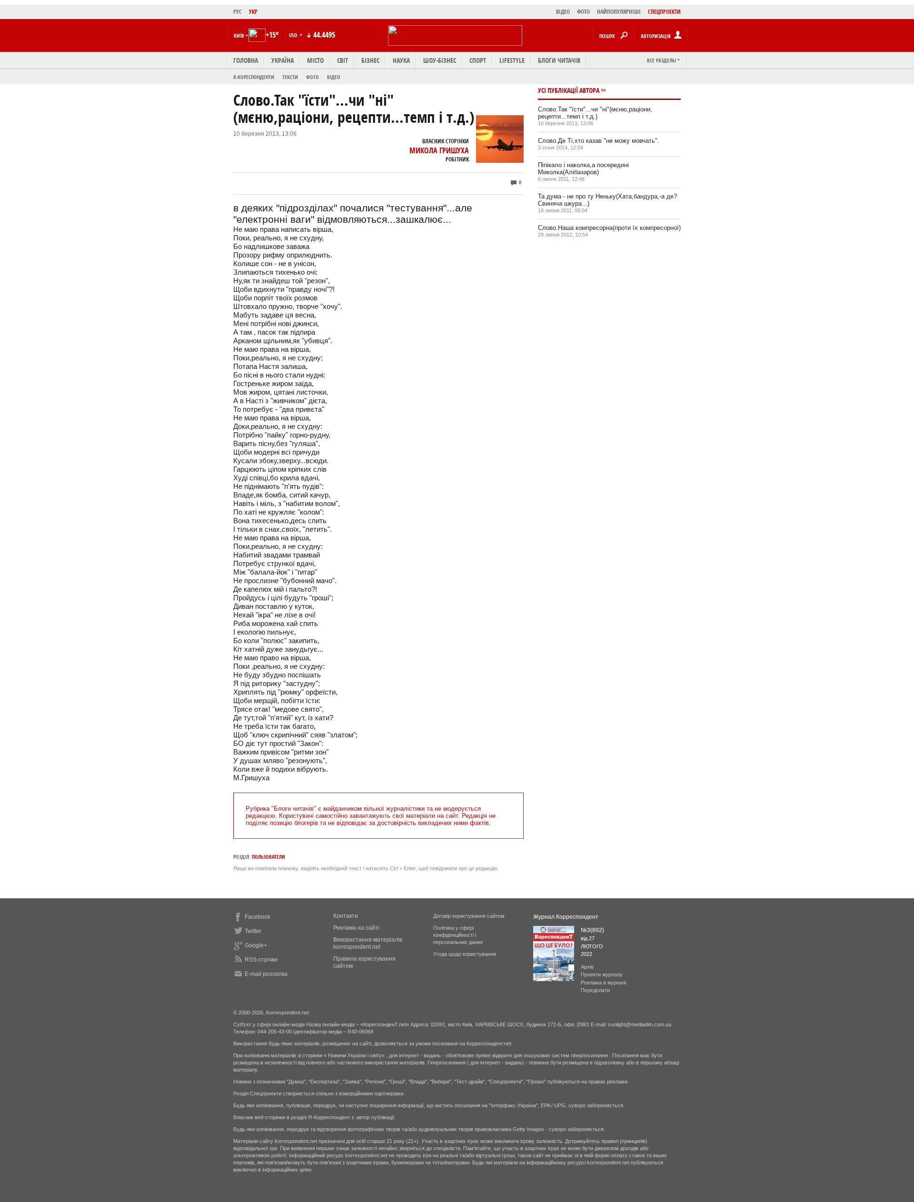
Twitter (253, 931)
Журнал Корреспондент (565, 917)
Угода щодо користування (464, 954)
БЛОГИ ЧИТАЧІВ (559, 60)
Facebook (257, 917)
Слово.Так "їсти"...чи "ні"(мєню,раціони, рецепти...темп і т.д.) (595, 113)
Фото (312, 76)
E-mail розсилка (266, 974)
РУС (237, 12)
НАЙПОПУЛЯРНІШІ (619, 12)
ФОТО (583, 12)
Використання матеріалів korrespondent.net (367, 943)
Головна (245, 60)
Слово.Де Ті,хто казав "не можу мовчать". (598, 140)
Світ (342, 60)
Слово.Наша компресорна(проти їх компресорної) (609, 227)
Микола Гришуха (439, 150)
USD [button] (293, 35)
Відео (333, 76)
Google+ (256, 945)
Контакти (345, 916)
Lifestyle (512, 60)
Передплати (595, 990)
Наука (401, 60)
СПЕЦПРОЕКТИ (664, 12)
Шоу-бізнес (439, 60)
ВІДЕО (563, 12)
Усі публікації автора (568, 90)
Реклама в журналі (603, 982)
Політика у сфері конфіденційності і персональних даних (458, 935)
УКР (253, 12)
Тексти (290, 76)
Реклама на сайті (356, 927)
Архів (587, 967)
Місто (315, 60)
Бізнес (370, 60)
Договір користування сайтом (469, 916)
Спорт (477, 60)
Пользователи (268, 856)
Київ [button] (239, 35)
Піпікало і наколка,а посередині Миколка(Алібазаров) (583, 168)
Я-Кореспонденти (253, 76)
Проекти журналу (602, 974)
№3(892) (592, 930)
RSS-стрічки (261, 959)
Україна (282, 60)
